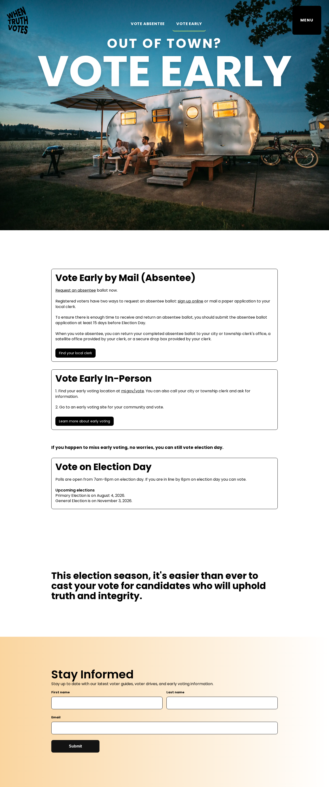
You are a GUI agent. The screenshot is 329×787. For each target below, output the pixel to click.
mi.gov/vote (132, 391)
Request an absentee (75, 290)
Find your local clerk (75, 353)
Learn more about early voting (84, 421)
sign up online (190, 301)
